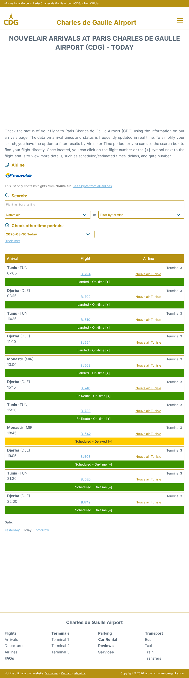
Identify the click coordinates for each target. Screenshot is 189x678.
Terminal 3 (60, 652)
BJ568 (85, 365)
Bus (148, 639)
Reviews (106, 645)
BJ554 (85, 342)
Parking (105, 633)
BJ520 (86, 479)
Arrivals (11, 639)
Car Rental (107, 639)
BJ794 (86, 274)
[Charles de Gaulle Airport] (11, 18)
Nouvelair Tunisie (148, 274)
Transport (154, 633)
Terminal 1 (60, 639)
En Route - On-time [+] (94, 396)
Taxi (148, 645)
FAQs (9, 658)
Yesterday (12, 530)
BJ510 (85, 320)
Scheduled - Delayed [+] (93, 441)
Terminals (60, 633)
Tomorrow (41, 530)
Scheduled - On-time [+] (93, 464)
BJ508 (85, 456)
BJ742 (85, 502)
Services (106, 652)
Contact (66, 673)
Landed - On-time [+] (93, 282)
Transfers (153, 658)
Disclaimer (51, 673)
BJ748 (85, 388)
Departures (14, 645)
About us (80, 673)
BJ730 (86, 411)
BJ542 (86, 434)
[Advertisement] (94, 91)
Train (149, 652)
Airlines (11, 652)
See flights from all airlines (92, 186)
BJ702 (85, 297)
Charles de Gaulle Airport (96, 22)
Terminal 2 (60, 645)
